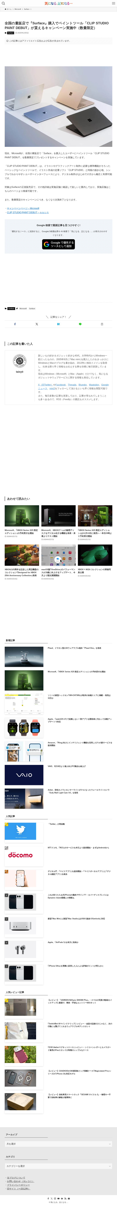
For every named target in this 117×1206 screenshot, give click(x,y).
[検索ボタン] (3, 3)
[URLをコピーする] (102, 324)
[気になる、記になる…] (58, 3)
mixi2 (52, 388)
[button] (15, 324)
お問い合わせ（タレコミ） (20, 1181)
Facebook (61, 385)
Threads (72, 385)
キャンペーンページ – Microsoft (23, 208)
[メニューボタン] (113, 3)
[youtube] (58, 1198)
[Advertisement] (58, 55)
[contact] (68, 1198)
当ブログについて (16, 1178)
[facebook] (48, 1198)
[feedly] (62, 1198)
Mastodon (94, 385)
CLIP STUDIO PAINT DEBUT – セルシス (28, 212)
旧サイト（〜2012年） (18, 1189)
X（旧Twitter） (45, 385)
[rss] (65, 1198)
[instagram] (55, 1198)
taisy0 (19, 371)
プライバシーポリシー (18, 1185)
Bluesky (83, 385)
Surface (10, 33)
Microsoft (23, 309)
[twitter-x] (51, 1198)
